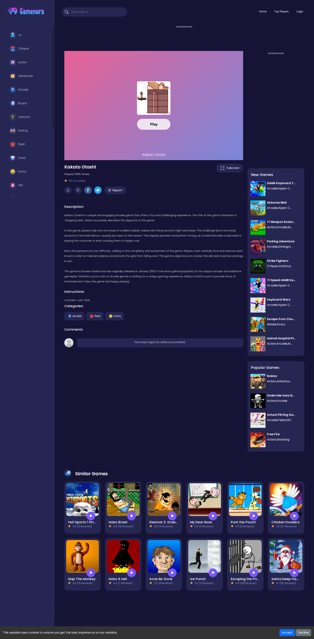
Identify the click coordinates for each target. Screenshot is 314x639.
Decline (303, 632)
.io (19, 35)
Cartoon (24, 117)
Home (263, 11)
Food (21, 158)
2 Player (23, 49)
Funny (22, 171)
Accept (287, 632)
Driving (23, 130)
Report (117, 190)
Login (300, 11)
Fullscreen (233, 168)
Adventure (25, 76)
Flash (21, 144)
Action (22, 62)
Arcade (23, 90)
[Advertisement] (184, 37)
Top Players (281, 11)
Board (22, 103)
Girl (20, 185)
